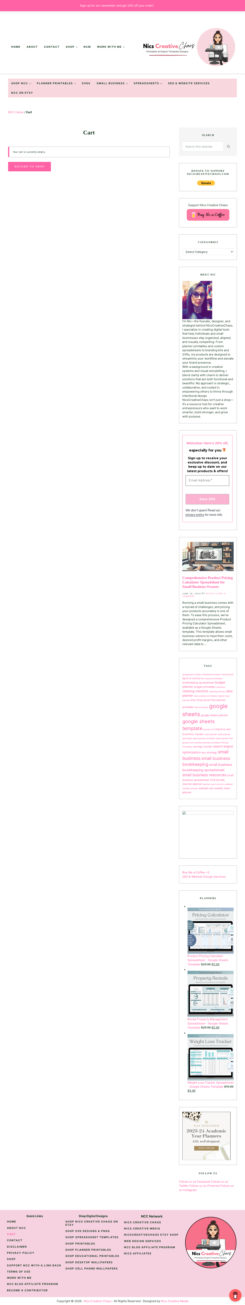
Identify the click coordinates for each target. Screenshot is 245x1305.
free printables (201, 707)
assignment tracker (191, 674)
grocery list (209, 729)
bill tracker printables (211, 678)
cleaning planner (217, 691)
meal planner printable (204, 738)
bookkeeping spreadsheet (198, 682)
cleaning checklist (195, 691)
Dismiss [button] (160, 5)
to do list (219, 784)
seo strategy (209, 752)
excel (206, 699)
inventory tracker (193, 734)
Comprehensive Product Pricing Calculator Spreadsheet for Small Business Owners (207, 582)
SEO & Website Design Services (204, 876)
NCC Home (15, 112)
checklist (220, 687)
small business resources (204, 775)
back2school (227, 674)
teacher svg (208, 784)
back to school (191, 678)
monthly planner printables (207, 742)
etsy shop (196, 699)
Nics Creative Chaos (98, 1301)
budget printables (204, 686)
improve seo (223, 729)
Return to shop (29, 166)
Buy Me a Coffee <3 (196, 872)
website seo (206, 788)
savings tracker (202, 746)
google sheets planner (214, 715)
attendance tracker (211, 674)
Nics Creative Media (174, 1301)
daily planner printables (205, 696)
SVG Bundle (217, 779)
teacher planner (192, 784)
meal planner (210, 734)
